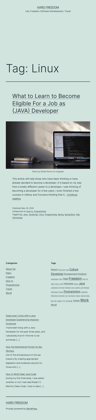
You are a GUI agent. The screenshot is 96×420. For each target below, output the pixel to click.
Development (70, 274)
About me (10, 269)
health (53, 284)
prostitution (84, 292)
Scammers (61, 296)
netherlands (54, 292)
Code (67, 270)
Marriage (86, 287)
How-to (57, 284)
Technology (17, 217)
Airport (54, 269)
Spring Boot (70, 214)
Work (84, 300)
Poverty (61, 292)
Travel (9, 289)
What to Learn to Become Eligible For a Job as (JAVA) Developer (46, 103)
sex (66, 296)
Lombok (77, 287)
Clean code (61, 270)
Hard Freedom (48, 7)
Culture (73, 269)
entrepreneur (55, 279)
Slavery (78, 296)
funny (84, 279)
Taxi (64, 301)
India (61, 284)
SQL (78, 214)
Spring (61, 214)
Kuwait (62, 287)
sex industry (71, 296)
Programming (40, 211)
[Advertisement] (48, 41)
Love (81, 287)
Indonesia (68, 283)
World (9, 293)
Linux (41, 214)
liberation (68, 287)
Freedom (10, 277)
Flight (65, 278)
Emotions (82, 274)
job (59, 287)
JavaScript (33, 214)
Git (21, 214)
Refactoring (54, 296)
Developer (57, 273)
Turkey (76, 300)
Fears (8, 273)
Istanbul (76, 284)
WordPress (31, 408)
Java (25, 214)
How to (29, 211)
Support (59, 301)
